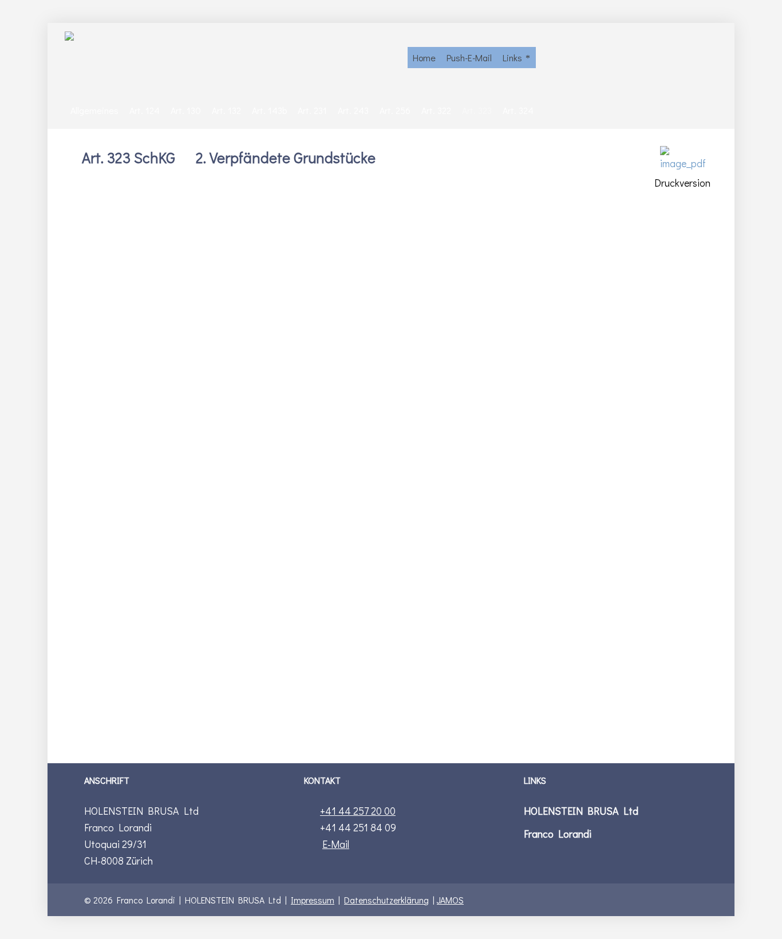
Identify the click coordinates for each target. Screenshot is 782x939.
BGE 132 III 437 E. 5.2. (352, 398)
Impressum (312, 900)
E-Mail (335, 844)
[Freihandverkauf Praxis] (230, 57)
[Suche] (709, 57)
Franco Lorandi (557, 834)
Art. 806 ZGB (345, 349)
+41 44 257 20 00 (358, 811)
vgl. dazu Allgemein (160, 693)
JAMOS (450, 900)
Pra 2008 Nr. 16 (440, 398)
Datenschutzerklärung (386, 900)
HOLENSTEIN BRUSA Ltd (581, 811)
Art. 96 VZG (422, 349)
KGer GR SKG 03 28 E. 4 (588, 458)
